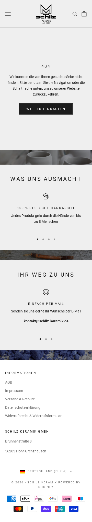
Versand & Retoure (20, 399)
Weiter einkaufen (45, 109)
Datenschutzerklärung (22, 407)
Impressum (14, 391)
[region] (46, 211)
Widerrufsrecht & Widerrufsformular (33, 416)
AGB (8, 382)
